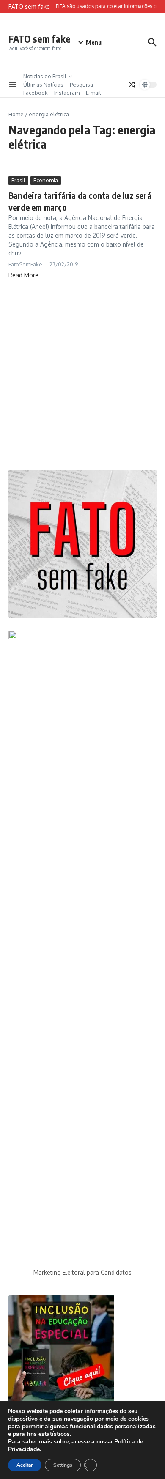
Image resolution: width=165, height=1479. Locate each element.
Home (16, 114)
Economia (45, 180)
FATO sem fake (39, 39)
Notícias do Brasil (44, 76)
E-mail (93, 92)
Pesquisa (81, 84)
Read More (23, 275)
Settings (62, 1465)
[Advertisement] (82, 374)
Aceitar (24, 1465)
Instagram (67, 92)
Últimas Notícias (43, 84)
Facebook (35, 92)
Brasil (18, 180)
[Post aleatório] (132, 84)
